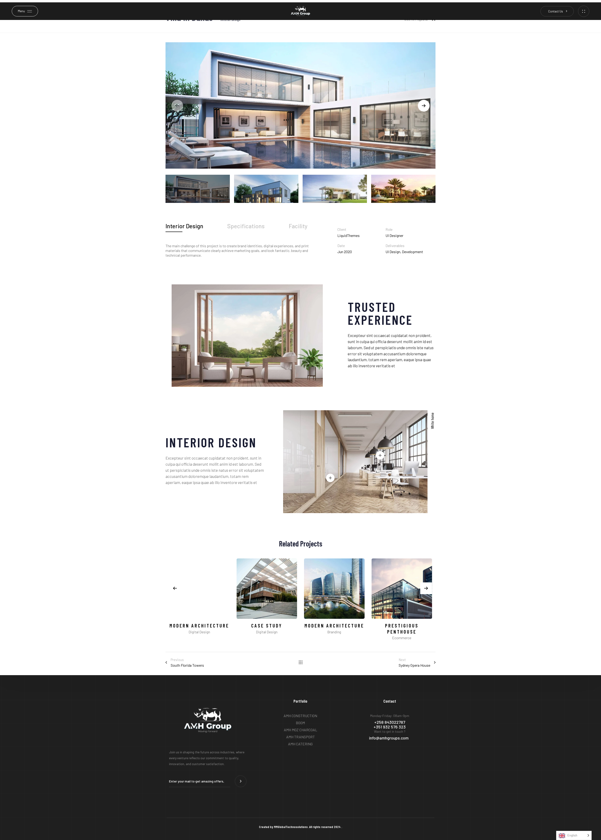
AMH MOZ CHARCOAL (300, 730)
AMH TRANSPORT (300, 737)
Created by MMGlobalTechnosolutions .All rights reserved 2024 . (300, 827)
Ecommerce (401, 637)
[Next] (424, 106)
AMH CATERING (300, 744)
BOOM (300, 722)
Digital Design (199, 632)
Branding (334, 632)
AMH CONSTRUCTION (300, 715)
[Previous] (175, 588)
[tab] (184, 226)
